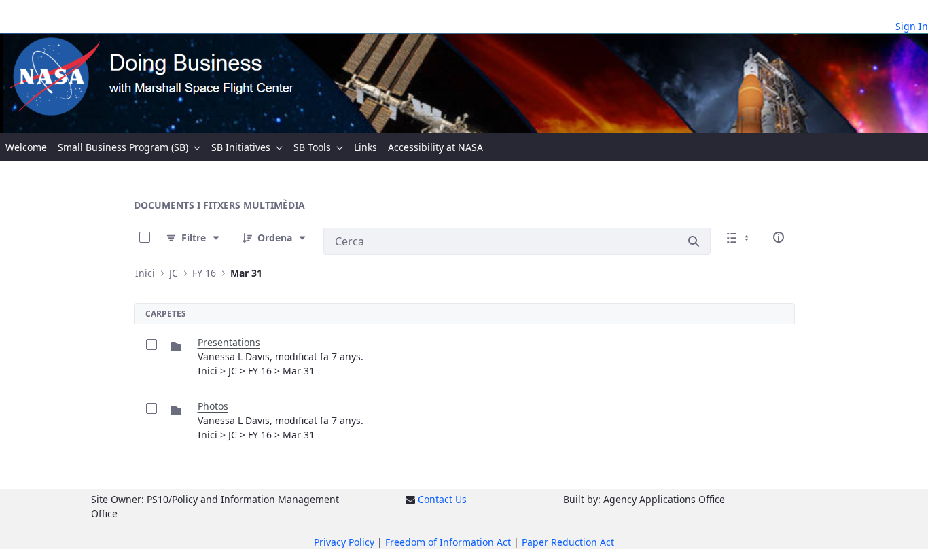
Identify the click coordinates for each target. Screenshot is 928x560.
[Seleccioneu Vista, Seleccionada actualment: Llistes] (739, 237)
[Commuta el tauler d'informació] (778, 237)
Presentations (229, 342)
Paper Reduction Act (568, 542)
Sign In (911, 26)
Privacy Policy (344, 542)
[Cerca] (693, 241)
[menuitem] (26, 147)
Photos (213, 406)
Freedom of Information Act (448, 542)
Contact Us (442, 499)
